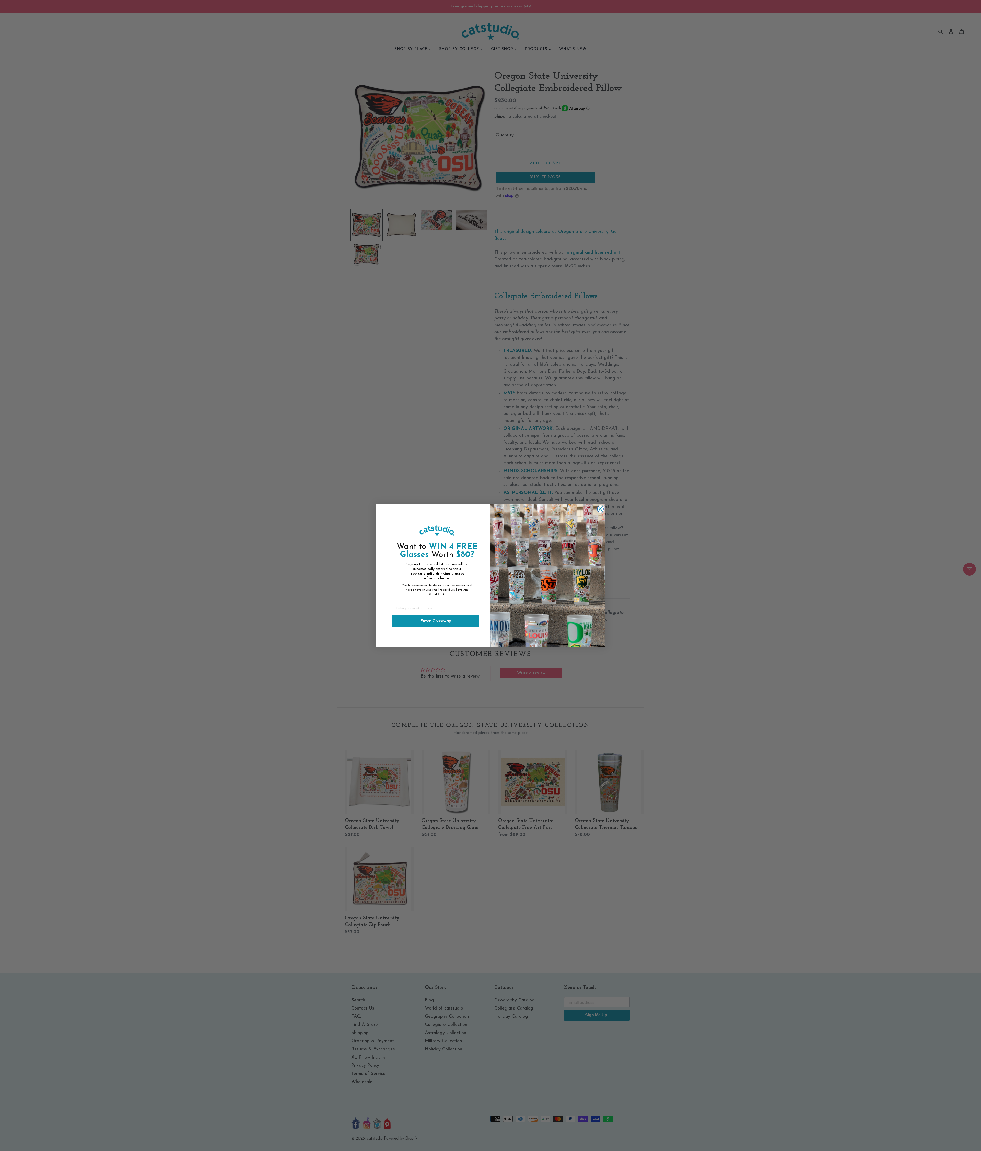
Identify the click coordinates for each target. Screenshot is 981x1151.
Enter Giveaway (435, 621)
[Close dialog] (600, 509)
